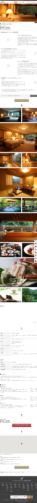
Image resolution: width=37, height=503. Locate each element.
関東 (10, 484)
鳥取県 (32, 485)
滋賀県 (28, 485)
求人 (27, 500)
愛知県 (24, 487)
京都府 (28, 486)
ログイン (25, 2)
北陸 (19, 484)
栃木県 (11, 486)
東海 (23, 484)
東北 (6, 484)
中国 (31, 484)
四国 (35, 484)
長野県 (15, 487)
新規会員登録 (30, 2)
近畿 (27, 484)
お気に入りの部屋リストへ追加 (22, 100)
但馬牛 (23, 472)
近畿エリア (3, 22)
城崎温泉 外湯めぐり (3, 386)
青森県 (7, 485)
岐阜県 (24, 485)
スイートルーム (15, 472)
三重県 (24, 488)
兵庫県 (6, 22)
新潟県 (15, 485)
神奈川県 (12, 491)
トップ (1, 22)
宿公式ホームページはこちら (21, 425)
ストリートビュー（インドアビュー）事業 (20, 500)
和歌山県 (28, 490)
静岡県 (24, 486)
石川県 (20, 486)
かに (19, 472)
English (35, 2)
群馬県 (11, 487)
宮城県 (7, 487)
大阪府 (28, 487)
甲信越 (15, 484)
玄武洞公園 (1, 395)
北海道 (3, 484)
